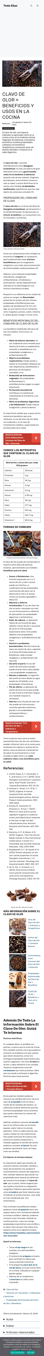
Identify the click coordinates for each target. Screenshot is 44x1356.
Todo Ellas (10, 5)
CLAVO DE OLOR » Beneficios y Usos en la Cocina (33, 997)
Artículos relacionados (20, 1332)
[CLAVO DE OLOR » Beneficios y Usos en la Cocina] (17, 999)
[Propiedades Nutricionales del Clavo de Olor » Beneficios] (17, 981)
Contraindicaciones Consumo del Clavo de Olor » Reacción (34, 961)
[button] (31, 5)
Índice (10, 1325)
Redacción (6, 124)
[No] (41, 1346)
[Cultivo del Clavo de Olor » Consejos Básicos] (17, 945)
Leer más (30, 1352)
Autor (10, 1319)
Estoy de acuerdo (17, 1352)
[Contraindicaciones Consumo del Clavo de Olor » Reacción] (17, 963)
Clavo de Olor (8, 128)
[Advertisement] (22, 35)
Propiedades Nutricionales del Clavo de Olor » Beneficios (34, 979)
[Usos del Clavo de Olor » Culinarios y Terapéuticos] (17, 927)
